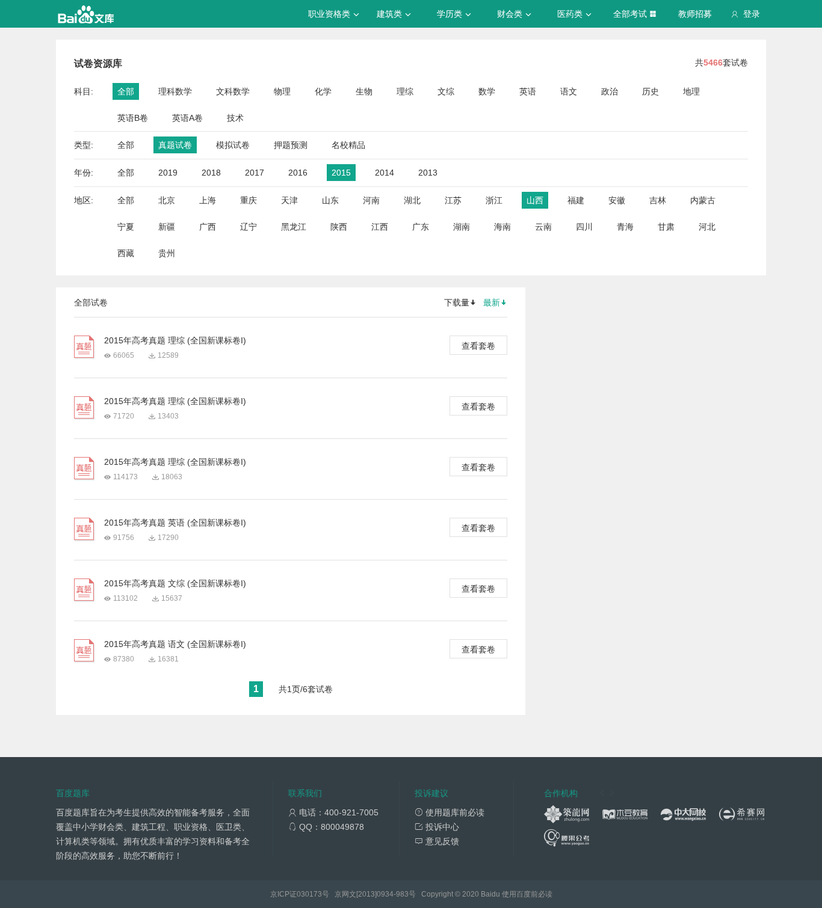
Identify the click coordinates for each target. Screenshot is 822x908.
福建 (575, 200)
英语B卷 (132, 118)
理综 (405, 91)
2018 (211, 172)
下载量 (456, 302)
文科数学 (233, 91)
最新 (491, 302)
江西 (379, 227)
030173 (309, 894)
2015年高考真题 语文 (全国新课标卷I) (175, 644)
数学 (486, 91)
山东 (330, 200)
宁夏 (125, 227)
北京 (166, 200)
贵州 (166, 253)
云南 (543, 227)
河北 (707, 227)
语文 (568, 91)
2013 (427, 172)
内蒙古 (702, 200)
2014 (384, 172)
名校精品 (348, 145)
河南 (371, 200)
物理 (282, 91)
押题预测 (290, 145)
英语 (527, 91)
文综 (445, 91)
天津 (289, 200)
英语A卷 (187, 118)
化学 (323, 91)
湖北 (412, 200)
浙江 (494, 200)
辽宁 (248, 227)
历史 (650, 91)
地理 (691, 91)
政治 (609, 91)
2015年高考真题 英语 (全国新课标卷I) (175, 522)
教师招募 (695, 14)
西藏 (125, 253)
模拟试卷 (233, 145)
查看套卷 (478, 346)
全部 (125, 91)
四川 (584, 227)
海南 (502, 227)
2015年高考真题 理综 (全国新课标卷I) (175, 340)
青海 (625, 227)
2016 (297, 172)
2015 (341, 172)
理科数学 (175, 91)
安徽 (616, 200)
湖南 (461, 227)
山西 (535, 200)
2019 (168, 172)
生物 (364, 91)
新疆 (166, 227)
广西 (207, 227)
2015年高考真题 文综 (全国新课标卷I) (175, 583)
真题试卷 (175, 145)
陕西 (338, 227)
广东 (420, 227)
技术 (235, 118)
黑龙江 (293, 227)
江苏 (453, 200)
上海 (207, 200)
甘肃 (666, 227)
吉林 (657, 200)
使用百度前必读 (527, 894)
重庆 (248, 200)
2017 (254, 172)
